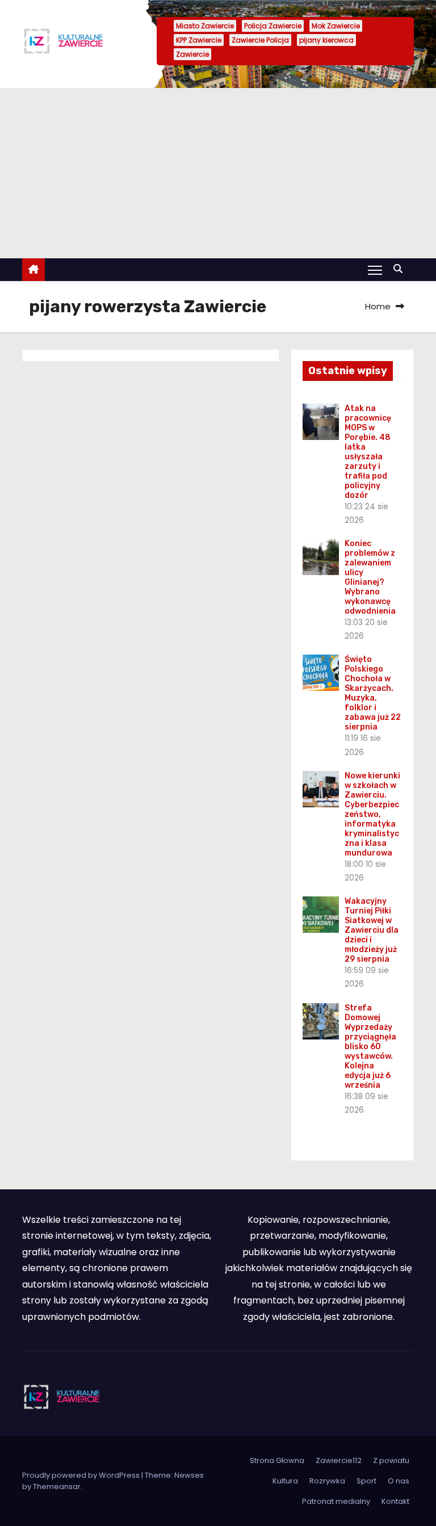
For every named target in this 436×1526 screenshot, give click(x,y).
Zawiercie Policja (260, 40)
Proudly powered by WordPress (81, 1475)
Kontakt (395, 1501)
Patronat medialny (336, 1501)
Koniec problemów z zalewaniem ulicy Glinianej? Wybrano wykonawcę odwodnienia (370, 577)
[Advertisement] (218, 173)
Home (378, 306)
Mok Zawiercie (336, 26)
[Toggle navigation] (375, 269)
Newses (189, 1475)
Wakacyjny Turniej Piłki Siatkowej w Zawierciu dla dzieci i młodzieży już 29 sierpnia (372, 930)
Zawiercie (192, 54)
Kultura (285, 1480)
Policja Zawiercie (272, 26)
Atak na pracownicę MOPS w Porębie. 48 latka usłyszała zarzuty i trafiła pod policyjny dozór (368, 452)
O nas (398, 1480)
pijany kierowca (326, 40)
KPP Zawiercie (198, 40)
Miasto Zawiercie (205, 26)
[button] (401, 269)
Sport (366, 1480)
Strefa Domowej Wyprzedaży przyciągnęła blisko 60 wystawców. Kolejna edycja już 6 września (370, 1046)
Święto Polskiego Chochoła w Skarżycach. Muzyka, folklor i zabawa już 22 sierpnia (373, 693)
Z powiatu (391, 1460)
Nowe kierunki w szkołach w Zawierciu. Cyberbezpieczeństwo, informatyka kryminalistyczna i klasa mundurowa (372, 814)
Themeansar (57, 1486)
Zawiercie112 (339, 1460)
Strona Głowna (277, 1460)
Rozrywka (327, 1480)
